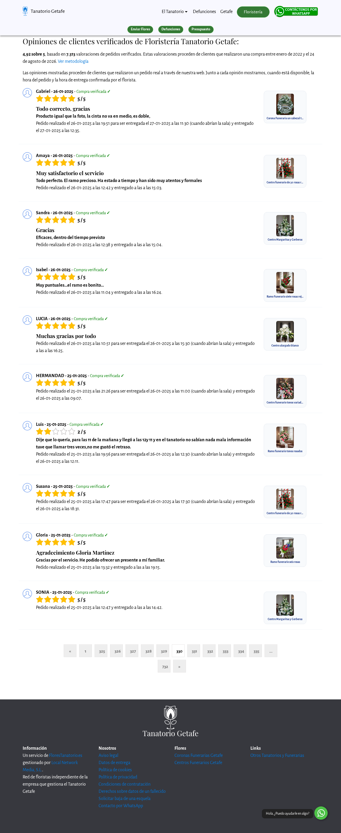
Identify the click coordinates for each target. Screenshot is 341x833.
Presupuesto (201, 29)
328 (148, 651)
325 (102, 651)
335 (256, 651)
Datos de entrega (114, 762)
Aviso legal (108, 755)
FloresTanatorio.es (65, 755)
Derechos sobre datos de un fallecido (132, 791)
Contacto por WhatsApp (121, 805)
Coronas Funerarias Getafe (198, 755)
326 (118, 651)
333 (225, 651)
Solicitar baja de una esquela (125, 798)
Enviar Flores (140, 29)
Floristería (253, 12)
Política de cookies (115, 770)
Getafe (226, 11)
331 (194, 651)
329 (164, 651)
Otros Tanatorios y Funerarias (277, 755)
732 (165, 666)
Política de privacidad (118, 777)
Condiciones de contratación (125, 784)
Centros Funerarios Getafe (198, 762)
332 (210, 651)
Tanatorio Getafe (48, 11)
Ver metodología (73, 61)
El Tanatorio (173, 11)
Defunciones (204, 11)
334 (241, 651)
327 (133, 651)
